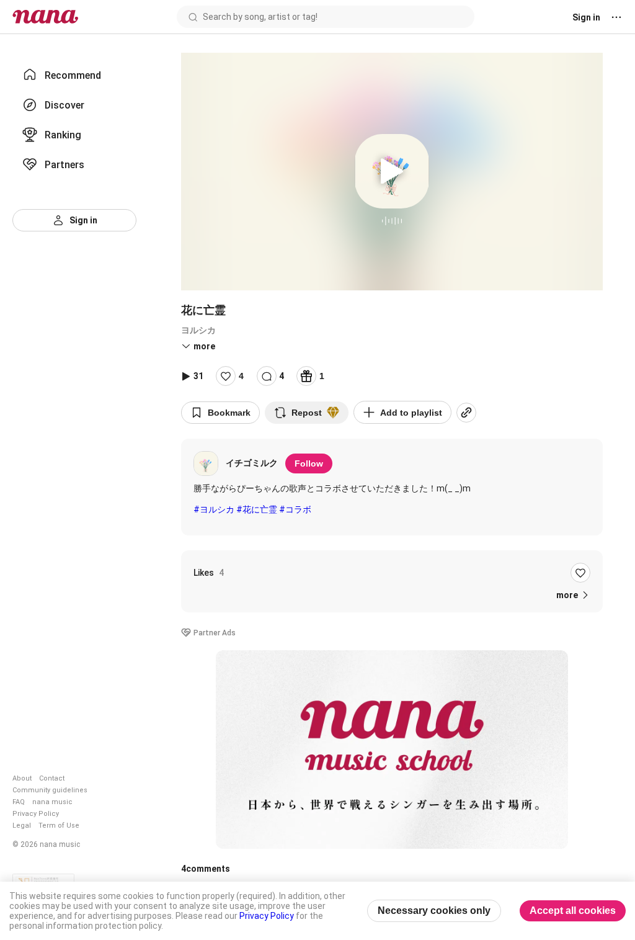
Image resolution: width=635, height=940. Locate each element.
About (22, 778)
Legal (21, 825)
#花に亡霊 (256, 509)
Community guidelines (49, 790)
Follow (309, 463)
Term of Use (58, 825)
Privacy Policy (35, 814)
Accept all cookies (573, 910)
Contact (51, 778)
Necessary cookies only (434, 910)
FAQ (18, 802)
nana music (52, 802)
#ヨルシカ (213, 509)
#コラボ (295, 509)
